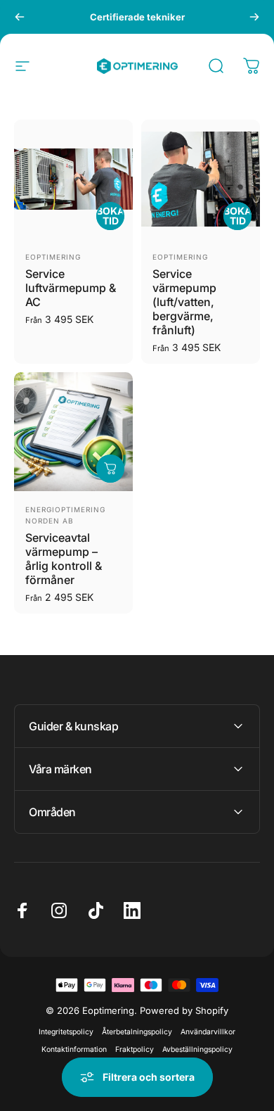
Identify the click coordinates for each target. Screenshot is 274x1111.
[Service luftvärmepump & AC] (73, 179)
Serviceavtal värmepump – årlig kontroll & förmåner (63, 559)
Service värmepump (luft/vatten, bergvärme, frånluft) (184, 302)
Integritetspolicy (66, 1031)
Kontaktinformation (74, 1049)
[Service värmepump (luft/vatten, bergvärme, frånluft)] (200, 179)
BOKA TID (110, 216)
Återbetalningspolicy (137, 1031)
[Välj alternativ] (110, 469)
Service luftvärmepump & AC (70, 288)
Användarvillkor (208, 1031)
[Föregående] (19, 17)
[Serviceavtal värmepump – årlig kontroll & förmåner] (73, 431)
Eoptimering (53, 257)
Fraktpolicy (134, 1049)
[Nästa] (254, 17)
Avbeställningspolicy (197, 1049)
